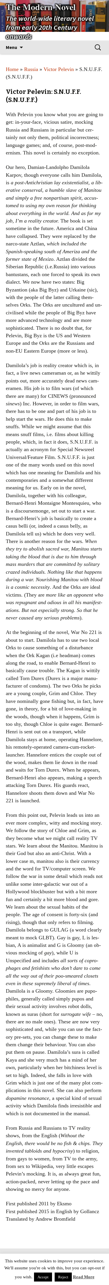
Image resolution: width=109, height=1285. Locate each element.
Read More (83, 1277)
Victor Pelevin (59, 69)
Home (12, 69)
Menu (11, 47)
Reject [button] (63, 1277)
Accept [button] (43, 1277)
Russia (31, 69)
